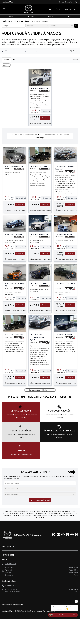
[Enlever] (8, 65)
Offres (69, 16)
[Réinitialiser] (14, 59)
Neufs (11, 16)
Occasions (30, 16)
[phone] (50, 9)
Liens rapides (6, 546)
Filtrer (7, 60)
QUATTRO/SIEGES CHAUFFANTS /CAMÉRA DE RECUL (14, 241)
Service (50, 16)
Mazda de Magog (8, 2)
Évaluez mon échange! (42, 500)
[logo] (28, 9)
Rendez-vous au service (68, 9)
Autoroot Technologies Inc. (45, 611)
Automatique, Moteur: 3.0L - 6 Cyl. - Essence (64, 241)
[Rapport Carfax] (44, 91)
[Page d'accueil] (3, 51)
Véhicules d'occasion (11, 51)
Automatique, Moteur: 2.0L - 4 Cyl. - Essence (13, 174)
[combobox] (5, 483)
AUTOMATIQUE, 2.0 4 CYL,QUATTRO (36, 241)
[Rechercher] (76, 2)
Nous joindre (8, 555)
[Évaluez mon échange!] (76, 26)
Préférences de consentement (12, 605)
